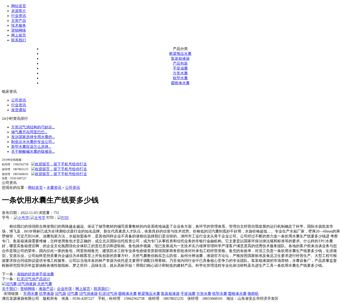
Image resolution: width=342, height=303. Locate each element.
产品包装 (180, 63)
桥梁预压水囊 (180, 54)
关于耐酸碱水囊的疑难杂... (33, 151)
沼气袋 (60, 294)
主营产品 (18, 21)
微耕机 (253, 294)
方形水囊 (180, 73)
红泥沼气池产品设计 (33, 279)
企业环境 (64, 289)
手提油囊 (180, 68)
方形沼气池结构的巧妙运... (33, 127)
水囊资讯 (54, 188)
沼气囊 (72, 294)
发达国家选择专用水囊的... (33, 137)
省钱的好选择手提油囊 (35, 274)
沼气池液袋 (88, 294)
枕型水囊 (180, 78)
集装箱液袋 (180, 58)
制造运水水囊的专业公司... (33, 142)
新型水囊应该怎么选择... (31, 147)
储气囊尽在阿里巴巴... (29, 132)
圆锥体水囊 (180, 83)
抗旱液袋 (46, 294)
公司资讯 (18, 100)
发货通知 (18, 110)
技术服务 (18, 25)
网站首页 (18, 6)
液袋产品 (46, 289)
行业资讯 (18, 16)
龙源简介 (18, 11)
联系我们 (18, 40)
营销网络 (18, 30)
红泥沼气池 (108, 294)
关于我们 (9, 289)
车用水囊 (30, 294)
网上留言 (18, 35)
